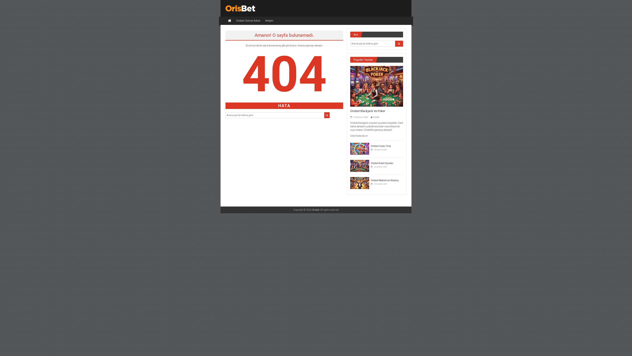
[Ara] (327, 115)
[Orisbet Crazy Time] (359, 148)
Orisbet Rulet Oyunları (382, 163)
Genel (354, 103)
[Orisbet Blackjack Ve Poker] (376, 86)
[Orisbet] (229, 21)
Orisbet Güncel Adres (248, 20)
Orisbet (376, 117)
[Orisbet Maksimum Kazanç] (359, 182)
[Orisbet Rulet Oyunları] (359, 165)
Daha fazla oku (358, 135)
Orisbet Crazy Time (381, 146)
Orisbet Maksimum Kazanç (385, 180)
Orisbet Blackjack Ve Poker (367, 111)
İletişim (269, 20)
